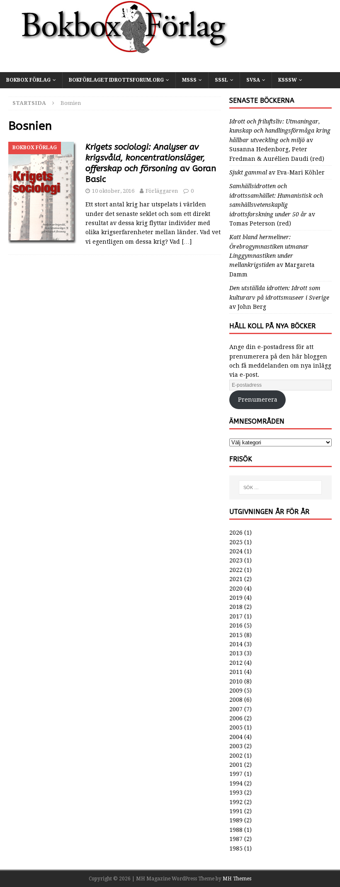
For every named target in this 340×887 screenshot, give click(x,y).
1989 (236, 820)
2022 (236, 570)
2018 (236, 606)
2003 (236, 746)
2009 (236, 690)
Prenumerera (257, 399)
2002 (236, 755)
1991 (236, 811)
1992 (236, 802)
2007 (236, 709)
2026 (236, 532)
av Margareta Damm (272, 256)
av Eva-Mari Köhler (277, 172)
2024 (236, 551)
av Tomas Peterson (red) (276, 205)
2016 (236, 625)
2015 (236, 635)
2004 (236, 737)
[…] (187, 241)
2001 (236, 764)
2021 (236, 579)
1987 (236, 839)
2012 (236, 662)
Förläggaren (162, 191)
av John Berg (279, 297)
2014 (236, 644)
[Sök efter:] (280, 487)
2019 (236, 597)
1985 (236, 848)
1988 (236, 829)
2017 (236, 616)
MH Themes (237, 879)
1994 (236, 783)
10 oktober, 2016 (113, 191)
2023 (236, 560)
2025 (236, 542)
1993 (236, 792)
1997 (236, 774)
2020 (236, 588)
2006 (236, 718)
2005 (236, 727)
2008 (236, 699)
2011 (236, 672)
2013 (236, 653)
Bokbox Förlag (28, 80)
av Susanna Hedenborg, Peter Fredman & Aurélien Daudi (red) (279, 140)
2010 (236, 681)
